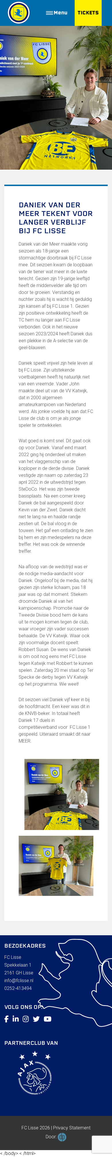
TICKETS (88, 12)
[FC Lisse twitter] (36, 1019)
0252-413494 (18, 988)
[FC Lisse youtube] (47, 1019)
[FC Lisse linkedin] (16, 1019)
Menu (60, 12)
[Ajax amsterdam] (28, 1074)
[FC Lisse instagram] (26, 1019)
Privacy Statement (71, 1128)
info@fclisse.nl (18, 980)
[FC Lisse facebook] (6, 1019)
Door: (52, 1136)
